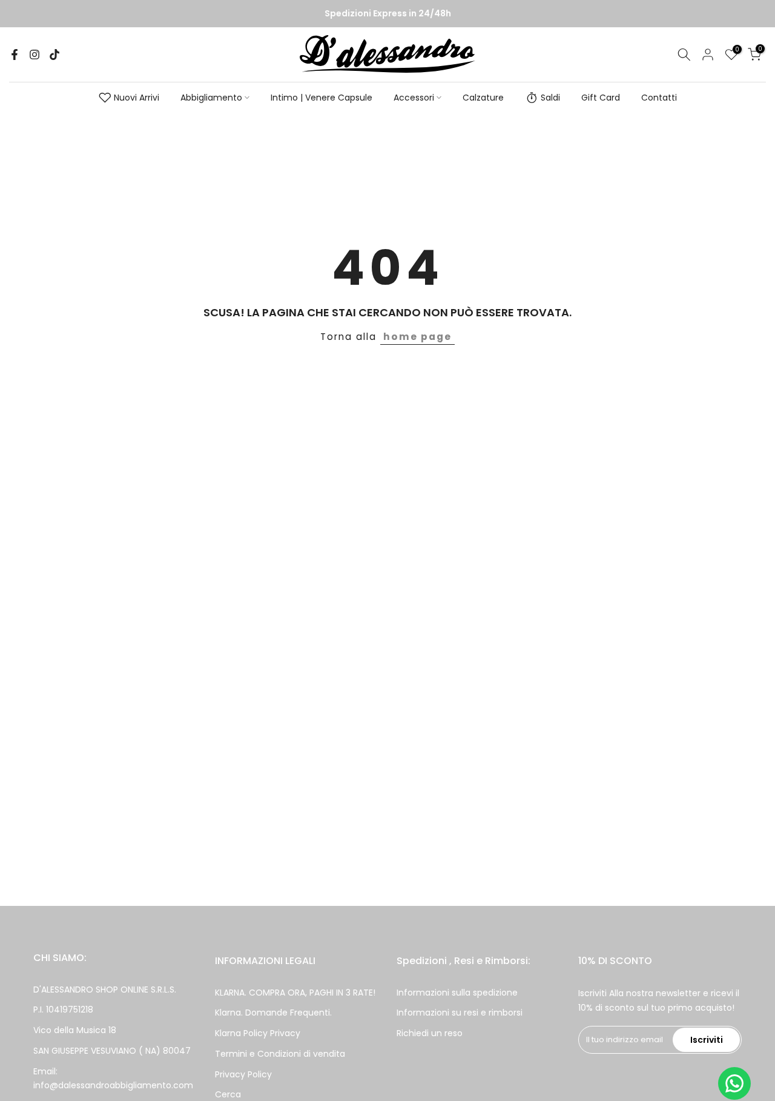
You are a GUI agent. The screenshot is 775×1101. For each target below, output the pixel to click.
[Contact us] (734, 1083)
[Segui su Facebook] (14, 54)
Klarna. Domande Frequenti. (273, 1012)
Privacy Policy (243, 1074)
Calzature (483, 97)
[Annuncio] (387, 14)
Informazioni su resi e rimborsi (460, 1012)
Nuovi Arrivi (136, 97)
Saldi (550, 97)
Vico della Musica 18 (74, 1030)
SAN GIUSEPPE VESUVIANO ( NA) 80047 (112, 1051)
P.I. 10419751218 (63, 1009)
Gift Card (600, 97)
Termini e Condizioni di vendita (280, 1054)
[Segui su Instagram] (34, 54)
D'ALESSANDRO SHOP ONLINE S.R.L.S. (104, 989)
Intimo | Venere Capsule (321, 97)
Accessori (414, 97)
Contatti (659, 97)
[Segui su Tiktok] (54, 54)
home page (417, 336)
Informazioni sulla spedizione (457, 992)
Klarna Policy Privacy (257, 1033)
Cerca (228, 1094)
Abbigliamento (211, 97)
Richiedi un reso (430, 1033)
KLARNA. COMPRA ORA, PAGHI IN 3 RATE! (295, 992)
